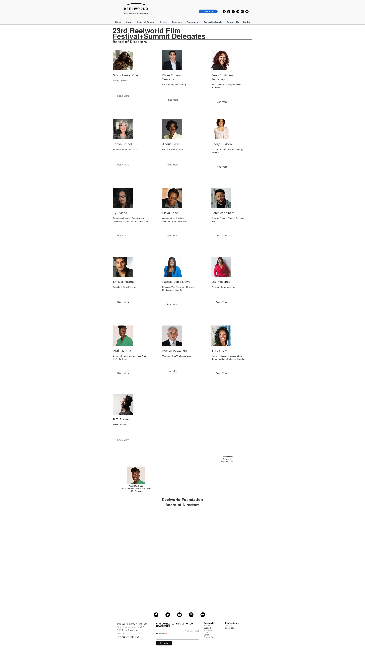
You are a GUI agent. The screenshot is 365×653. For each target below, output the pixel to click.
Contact (207, 632)
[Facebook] (228, 11)
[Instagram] (224, 11)
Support (207, 628)
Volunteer (208, 630)
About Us (208, 625)
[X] (233, 11)
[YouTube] (179, 614)
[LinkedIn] (237, 11)
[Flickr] (247, 11)
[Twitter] (167, 614)
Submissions (231, 628)
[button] (146, 22)
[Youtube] (242, 11)
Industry (228, 625)
